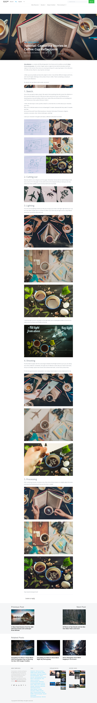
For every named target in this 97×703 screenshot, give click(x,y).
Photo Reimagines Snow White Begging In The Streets (72, 658)
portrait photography (35, 675)
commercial (37, 680)
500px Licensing (34, 672)
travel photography (34, 681)
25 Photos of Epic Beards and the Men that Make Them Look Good (74, 627)
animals (43, 692)
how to (41, 675)
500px (44, 672)
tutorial (32, 680)
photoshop (43, 686)
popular (44, 693)
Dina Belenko (35, 52)
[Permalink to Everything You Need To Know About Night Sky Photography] (48, 655)
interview (44, 696)
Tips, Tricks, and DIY (31, 42)
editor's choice (37, 684)
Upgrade (20, 1)
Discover (12, 1)
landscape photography (41, 674)
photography (33, 674)
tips (43, 678)
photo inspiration (34, 689)
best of (32, 678)
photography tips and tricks (41, 677)
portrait (43, 683)
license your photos (40, 671)
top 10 (32, 692)
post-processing (38, 692)
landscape (43, 684)
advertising (38, 686)
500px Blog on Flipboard (21, 681)
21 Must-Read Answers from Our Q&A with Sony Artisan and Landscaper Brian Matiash (22, 628)
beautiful (32, 686)
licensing (39, 672)
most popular (33, 695)
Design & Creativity (51, 5)
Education (43, 5)
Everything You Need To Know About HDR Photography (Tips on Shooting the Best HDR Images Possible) (22, 659)
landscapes (42, 681)
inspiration (33, 671)
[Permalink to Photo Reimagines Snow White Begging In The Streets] (74, 655)
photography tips (38, 678)
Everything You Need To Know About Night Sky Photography (48, 658)
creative (40, 689)
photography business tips (36, 696)
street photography (38, 693)
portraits (32, 677)
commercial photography (36, 683)
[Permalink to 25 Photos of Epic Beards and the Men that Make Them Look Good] (74, 624)
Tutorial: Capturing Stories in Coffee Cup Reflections (45, 47)
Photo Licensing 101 (61, 5)
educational (33, 690)
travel (32, 684)
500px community (40, 690)
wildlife (32, 693)
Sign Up (91, 1)
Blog (16, 1)
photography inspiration (35, 687)
